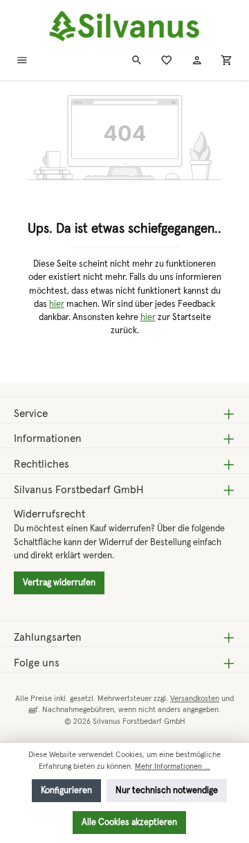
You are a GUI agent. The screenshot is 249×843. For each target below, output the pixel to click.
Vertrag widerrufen (59, 582)
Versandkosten (194, 698)
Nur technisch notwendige (167, 790)
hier (56, 304)
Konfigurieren (66, 790)
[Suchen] (137, 61)
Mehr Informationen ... (172, 766)
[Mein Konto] (197, 61)
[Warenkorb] (227, 61)
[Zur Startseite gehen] (124, 26)
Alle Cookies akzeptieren (129, 822)
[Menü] (22, 61)
